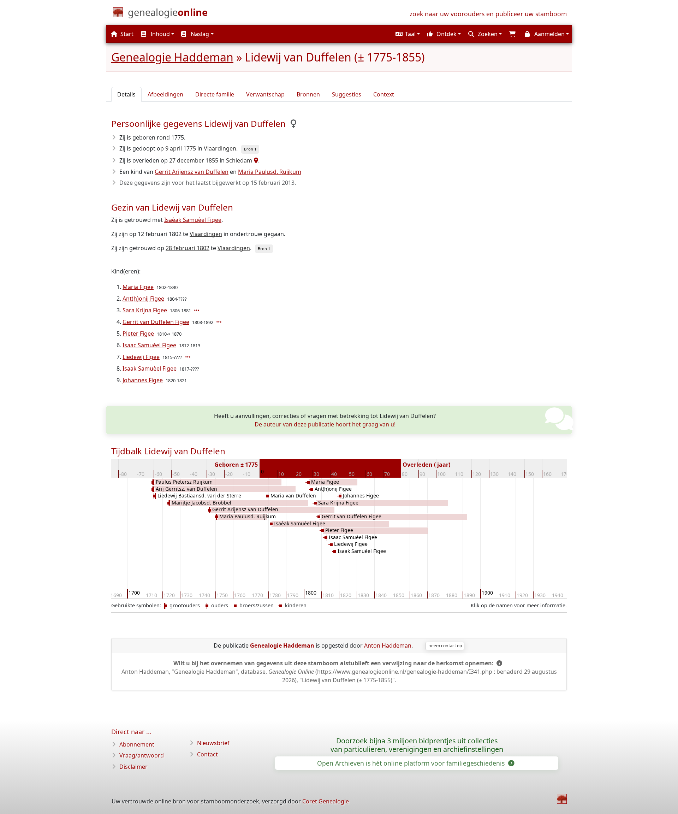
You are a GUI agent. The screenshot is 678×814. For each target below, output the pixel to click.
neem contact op (445, 646)
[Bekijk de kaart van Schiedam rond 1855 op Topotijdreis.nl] (255, 160)
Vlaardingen (220, 148)
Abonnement (136, 744)
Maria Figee (138, 287)
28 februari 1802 (187, 248)
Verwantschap (265, 94)
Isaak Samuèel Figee (150, 368)
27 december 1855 (193, 160)
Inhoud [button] (159, 34)
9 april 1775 (180, 148)
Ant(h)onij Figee (143, 298)
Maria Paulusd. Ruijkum (269, 172)
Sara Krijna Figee (145, 310)
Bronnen (308, 94)
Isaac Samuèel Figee (149, 345)
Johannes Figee (143, 380)
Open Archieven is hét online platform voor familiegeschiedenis (411, 763)
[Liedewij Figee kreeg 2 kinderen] (189, 357)
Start (126, 34)
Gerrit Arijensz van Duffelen (191, 172)
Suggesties (346, 94)
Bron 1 (250, 149)
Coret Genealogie (325, 801)
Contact (207, 754)
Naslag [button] (199, 34)
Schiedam (239, 160)
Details (126, 94)
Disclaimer (133, 767)
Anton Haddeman (387, 645)
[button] (407, 33)
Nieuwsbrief (213, 743)
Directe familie (214, 94)
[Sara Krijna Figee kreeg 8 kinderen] (197, 310)
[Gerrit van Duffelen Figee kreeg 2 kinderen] (220, 322)
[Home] (562, 799)
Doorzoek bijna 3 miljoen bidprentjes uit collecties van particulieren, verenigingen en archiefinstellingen (417, 745)
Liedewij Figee (141, 357)
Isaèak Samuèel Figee (192, 220)
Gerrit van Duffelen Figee (156, 322)
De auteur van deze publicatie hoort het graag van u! (325, 424)
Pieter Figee (138, 333)
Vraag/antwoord (141, 755)
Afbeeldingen (165, 94)
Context (383, 94)
